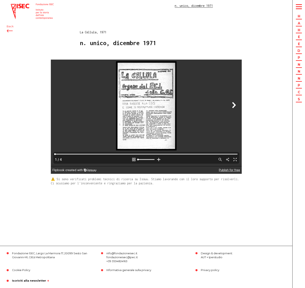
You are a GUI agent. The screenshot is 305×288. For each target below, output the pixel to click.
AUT (203, 257)
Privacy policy (210, 270)
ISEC (14, 5)
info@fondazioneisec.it (121, 253)
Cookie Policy (21, 270)
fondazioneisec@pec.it (122, 257)
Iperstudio (215, 257)
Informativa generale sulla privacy (128, 270)
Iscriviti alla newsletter (29, 280)
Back (10, 26)
